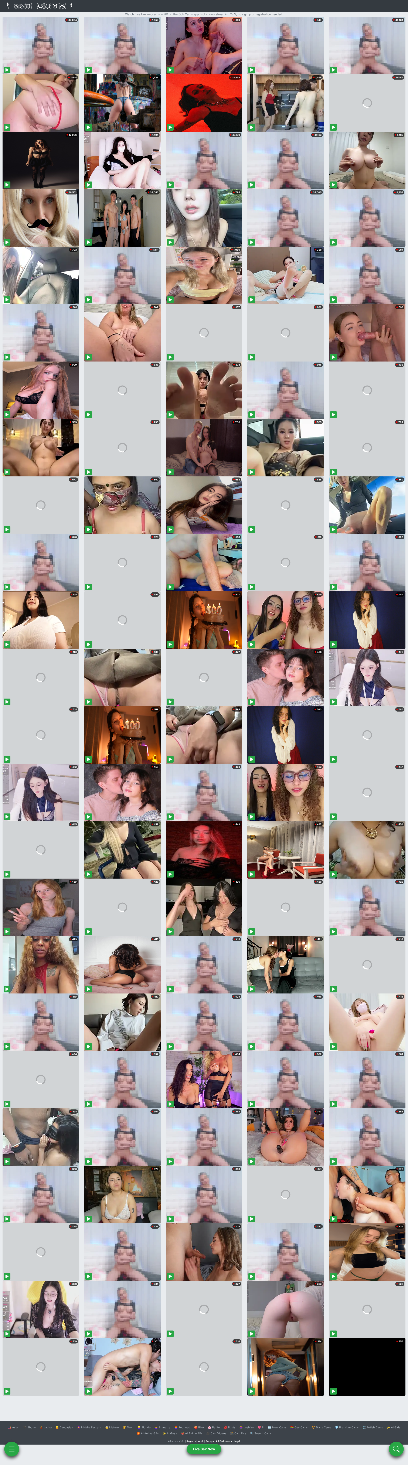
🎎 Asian (13, 1427)
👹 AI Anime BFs (192, 1433)
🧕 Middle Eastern (89, 1427)
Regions (191, 1441)
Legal (237, 1441)
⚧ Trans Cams (321, 1427)
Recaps (210, 1441)
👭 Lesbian (246, 1427)
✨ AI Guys (170, 1433)
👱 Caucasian (64, 1427)
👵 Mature (112, 1427)
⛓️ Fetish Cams (373, 1427)
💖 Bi (261, 1427)
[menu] (11, 1449)
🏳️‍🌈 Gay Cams (299, 1427)
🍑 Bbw (199, 1427)
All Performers (224, 1441)
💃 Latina (46, 1427)
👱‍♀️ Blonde (144, 1427)
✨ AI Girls (393, 1427)
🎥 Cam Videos (216, 1433)
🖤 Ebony (29, 1427)
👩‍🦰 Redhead (182, 1427)
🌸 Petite (214, 1427)
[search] (396, 1449)
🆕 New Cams (277, 1427)
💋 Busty (229, 1427)
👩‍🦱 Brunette (162, 1427)
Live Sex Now (204, 1449)
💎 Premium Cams (347, 1427)
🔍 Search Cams (261, 1433)
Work (201, 1441)
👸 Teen (128, 1427)
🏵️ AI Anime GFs (148, 1433)
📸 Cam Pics (238, 1433)
